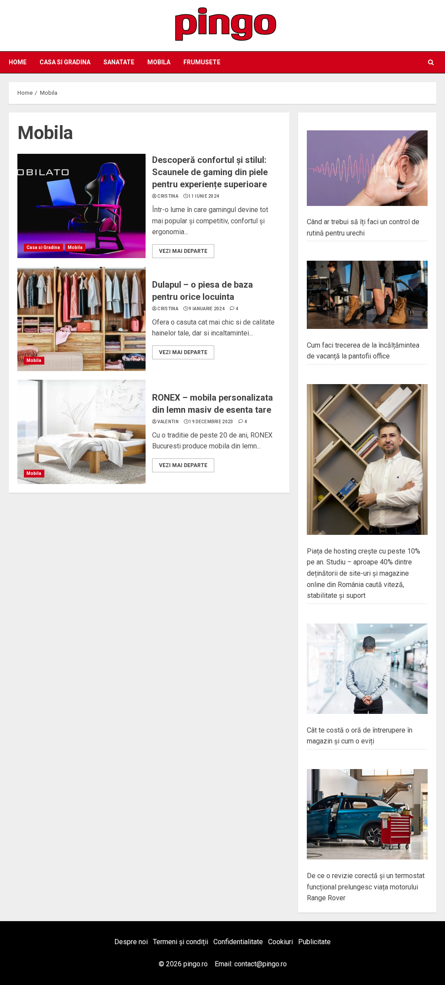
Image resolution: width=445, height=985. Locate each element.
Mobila (158, 62)
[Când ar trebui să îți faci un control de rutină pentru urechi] (367, 168)
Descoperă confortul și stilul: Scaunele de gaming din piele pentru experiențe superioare (210, 172)
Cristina (167, 196)
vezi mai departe (183, 251)
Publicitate (314, 942)
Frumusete (201, 62)
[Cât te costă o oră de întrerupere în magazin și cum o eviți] (367, 669)
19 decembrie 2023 (211, 421)
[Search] (430, 62)
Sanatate (118, 62)
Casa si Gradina (65, 62)
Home (18, 62)
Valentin (167, 421)
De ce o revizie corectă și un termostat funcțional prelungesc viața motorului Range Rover (366, 887)
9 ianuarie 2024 (207, 308)
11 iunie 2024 (204, 196)
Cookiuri (280, 942)
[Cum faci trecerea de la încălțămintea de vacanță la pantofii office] (367, 295)
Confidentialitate (238, 942)
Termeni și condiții (180, 942)
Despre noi (131, 942)
